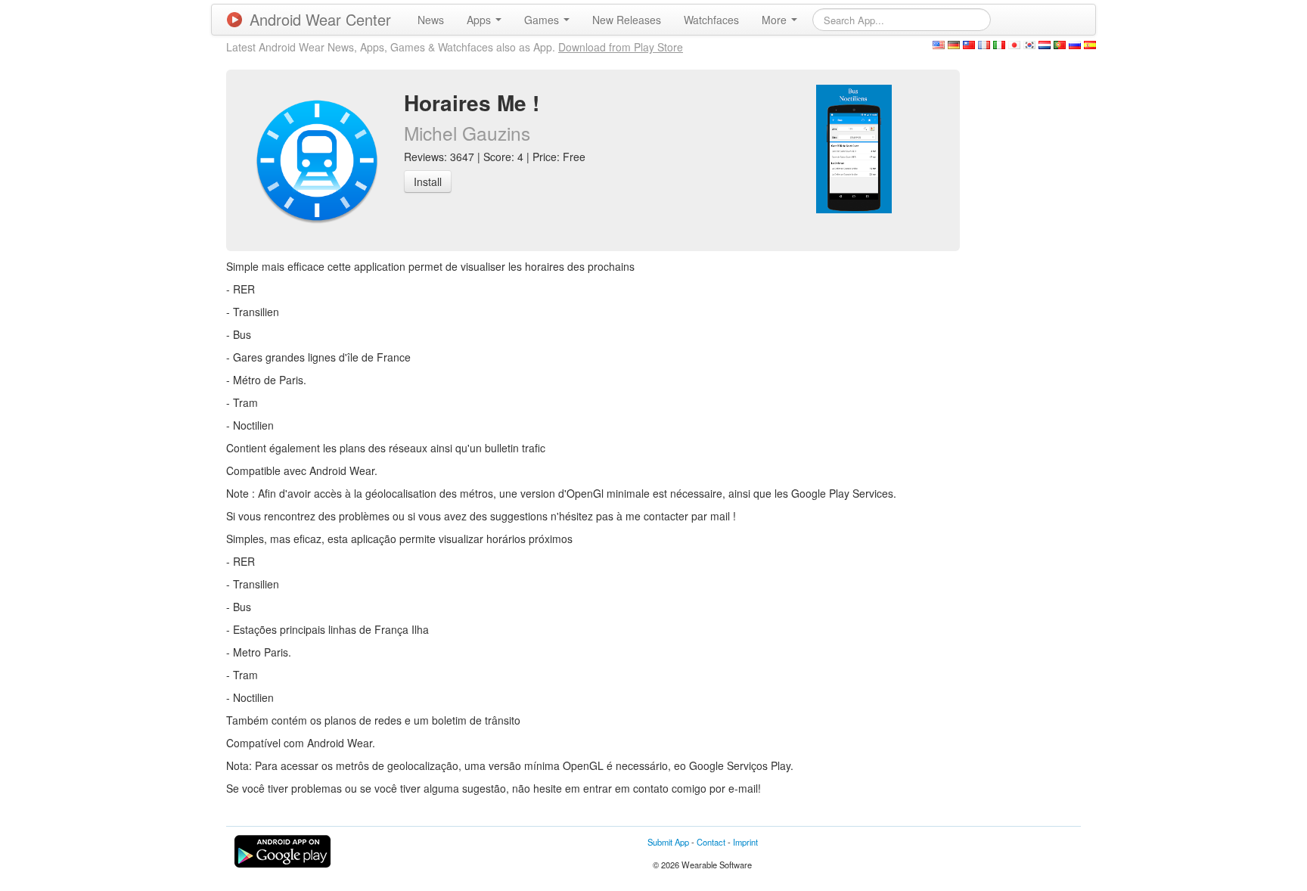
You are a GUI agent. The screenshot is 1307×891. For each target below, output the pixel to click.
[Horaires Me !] (854, 147)
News (431, 19)
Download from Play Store (620, 46)
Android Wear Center (320, 19)
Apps (480, 19)
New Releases (626, 19)
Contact (711, 842)
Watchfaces (711, 19)
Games (543, 19)
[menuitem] (430, 20)
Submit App (668, 842)
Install (428, 181)
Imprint (745, 842)
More (776, 19)
